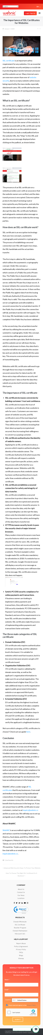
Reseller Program (20, 928)
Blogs (21, 955)
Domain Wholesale (20, 922)
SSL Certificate (20, 925)
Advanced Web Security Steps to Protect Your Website (22, 868)
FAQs (21, 952)
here (28, 732)
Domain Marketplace (20, 931)
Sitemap (21, 958)
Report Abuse (21, 943)
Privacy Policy (21, 949)
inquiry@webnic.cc (30, 810)
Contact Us (21, 892)
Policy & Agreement (21, 946)
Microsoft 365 (20, 934)
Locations (21, 898)
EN (38, 6)
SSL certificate (9, 60)
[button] (21, 909)
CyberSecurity (9, 860)
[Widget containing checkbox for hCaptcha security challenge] (21, 1012)
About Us (21, 889)
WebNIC (6, 830)
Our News (21, 895)
